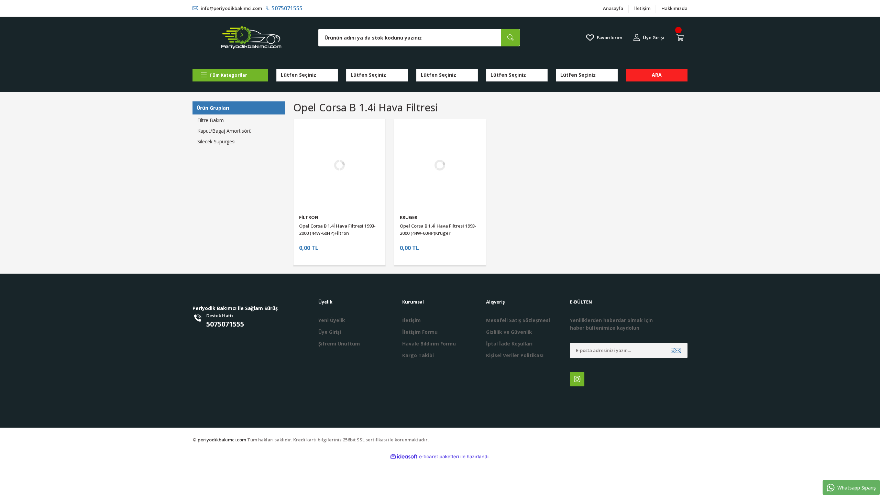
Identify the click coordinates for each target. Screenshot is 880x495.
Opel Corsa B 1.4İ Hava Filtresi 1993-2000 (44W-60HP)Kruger (438, 229)
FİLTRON (308, 217)
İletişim (642, 8)
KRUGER (408, 217)
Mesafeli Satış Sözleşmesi (518, 320)
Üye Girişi (329, 332)
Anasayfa (613, 8)
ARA (657, 75)
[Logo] (251, 37)
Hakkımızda (674, 8)
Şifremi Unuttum (339, 343)
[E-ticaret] (439, 457)
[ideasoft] (404, 456)
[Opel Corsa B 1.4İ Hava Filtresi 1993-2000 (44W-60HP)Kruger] (440, 165)
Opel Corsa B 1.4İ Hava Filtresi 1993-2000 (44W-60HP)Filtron (337, 229)
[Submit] (676, 350)
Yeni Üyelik (331, 320)
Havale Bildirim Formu (429, 343)
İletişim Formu (420, 332)
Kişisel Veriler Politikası (514, 355)
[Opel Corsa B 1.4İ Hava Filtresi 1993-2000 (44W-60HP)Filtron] (339, 165)
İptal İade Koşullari (509, 343)
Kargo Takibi (418, 355)
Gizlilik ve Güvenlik (509, 332)
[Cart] (681, 37)
